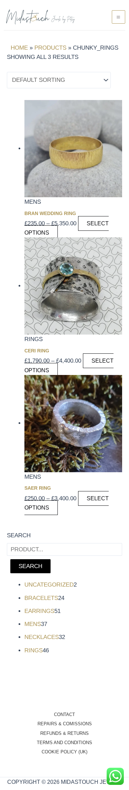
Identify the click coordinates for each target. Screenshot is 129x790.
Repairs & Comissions (64, 723)
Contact (64, 714)
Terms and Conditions (64, 742)
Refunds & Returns (64, 733)
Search (19, 535)
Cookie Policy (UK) (64, 751)
